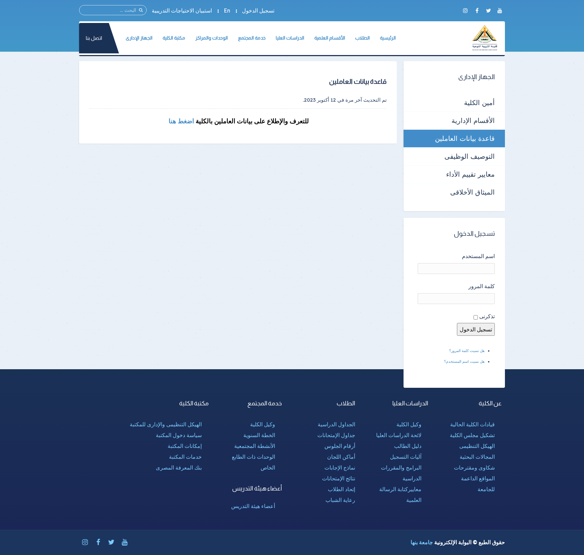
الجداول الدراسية (336, 424)
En (227, 10)
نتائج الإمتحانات (338, 478)
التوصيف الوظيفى (469, 156)
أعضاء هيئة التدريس (253, 506)
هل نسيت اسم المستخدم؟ (464, 361)
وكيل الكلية (408, 424)
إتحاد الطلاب (341, 489)
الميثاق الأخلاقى (472, 192)
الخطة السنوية (259, 435)
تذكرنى (487, 316)
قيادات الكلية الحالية (472, 424)
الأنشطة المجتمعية (254, 446)
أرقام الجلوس (339, 446)
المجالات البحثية (477, 456)
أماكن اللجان (341, 456)
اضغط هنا (180, 121)
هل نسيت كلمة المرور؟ (467, 350)
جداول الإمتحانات (336, 435)
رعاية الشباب (340, 500)
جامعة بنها (422, 542)
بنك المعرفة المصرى (179, 467)
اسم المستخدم (478, 256)
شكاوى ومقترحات (474, 467)
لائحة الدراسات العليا (398, 435)
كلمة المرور (481, 286)
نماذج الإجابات (339, 467)
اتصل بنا (94, 38)
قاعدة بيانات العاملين (465, 138)
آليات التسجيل (405, 456)
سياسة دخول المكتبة (179, 435)
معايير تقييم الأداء (470, 174)
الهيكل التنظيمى (477, 446)
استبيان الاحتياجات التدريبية (182, 10)
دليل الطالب (407, 446)
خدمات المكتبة (185, 456)
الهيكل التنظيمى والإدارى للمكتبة (166, 424)
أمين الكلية (479, 102)
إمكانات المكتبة (185, 446)
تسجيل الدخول (258, 10)
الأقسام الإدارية (473, 120)
